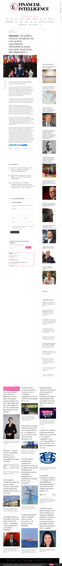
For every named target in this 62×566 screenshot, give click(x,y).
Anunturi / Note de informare (33, 24)
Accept (51, 564)
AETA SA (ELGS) (14, 265)
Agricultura (21, 21)
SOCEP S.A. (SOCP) (14, 259)
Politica (16, 18)
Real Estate (26, 21)
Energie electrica (16, 476)
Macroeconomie (22, 18)
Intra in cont (30, 16)
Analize (16, 21)
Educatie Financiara (50, 21)
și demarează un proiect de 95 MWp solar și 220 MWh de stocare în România (48, 353)
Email (25, 217)
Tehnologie (50, 18)
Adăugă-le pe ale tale (28, 198)
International (28, 18)
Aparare (31, 21)
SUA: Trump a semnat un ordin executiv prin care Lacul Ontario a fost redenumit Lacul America (48, 87)
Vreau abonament (24, 16)
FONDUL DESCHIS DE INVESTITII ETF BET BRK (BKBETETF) (19, 262)
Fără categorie (46, 427)
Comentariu (14, 208)
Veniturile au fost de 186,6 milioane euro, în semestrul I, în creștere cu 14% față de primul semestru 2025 (48, 313)
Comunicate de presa (41, 21)
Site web (13, 222)
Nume (13, 217)
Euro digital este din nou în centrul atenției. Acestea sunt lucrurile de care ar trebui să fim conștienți (48, 338)
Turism (35, 21)
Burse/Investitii (35, 18)
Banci (41, 18)
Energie (45, 18)
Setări (56, 564)
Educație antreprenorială (22, 24)
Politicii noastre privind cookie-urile (36, 565)
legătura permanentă (12, 149)
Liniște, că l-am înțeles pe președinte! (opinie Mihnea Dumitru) (47, 268)
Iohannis (21, 148)
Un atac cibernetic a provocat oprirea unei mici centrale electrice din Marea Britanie (49, 369)
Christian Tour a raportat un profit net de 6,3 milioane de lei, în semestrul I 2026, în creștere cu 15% (49, 226)
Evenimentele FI (36, 16)
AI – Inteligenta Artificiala (9, 21)
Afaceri (11, 18)
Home (8, 18)
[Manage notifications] (60, 564)
